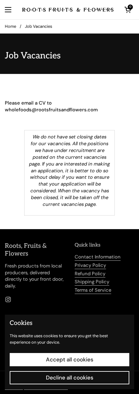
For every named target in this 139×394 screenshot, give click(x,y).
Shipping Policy (92, 281)
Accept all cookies (69, 359)
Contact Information (98, 257)
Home (10, 26)
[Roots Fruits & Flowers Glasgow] (67, 9)
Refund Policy (90, 273)
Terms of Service (93, 290)
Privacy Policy (90, 265)
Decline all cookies (69, 377)
